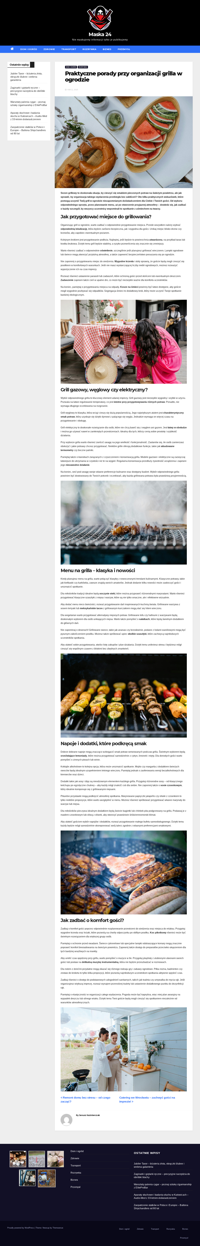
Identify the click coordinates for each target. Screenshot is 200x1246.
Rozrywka (89, 49)
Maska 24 (100, 34)
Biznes (107, 49)
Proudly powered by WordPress (21, 1228)
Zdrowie (49, 49)
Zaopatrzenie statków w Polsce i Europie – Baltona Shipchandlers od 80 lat (28, 130)
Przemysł (124, 49)
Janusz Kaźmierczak (89, 1115)
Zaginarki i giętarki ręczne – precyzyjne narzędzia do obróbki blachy (27, 91)
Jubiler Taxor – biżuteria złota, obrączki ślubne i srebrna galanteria (26, 76)
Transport (68, 49)
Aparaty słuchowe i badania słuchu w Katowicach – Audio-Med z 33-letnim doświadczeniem (28, 116)
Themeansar (58, 1228)
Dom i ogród (28, 49)
